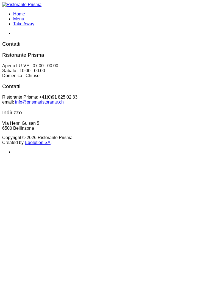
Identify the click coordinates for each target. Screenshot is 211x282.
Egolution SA (38, 142)
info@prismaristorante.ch (39, 102)
